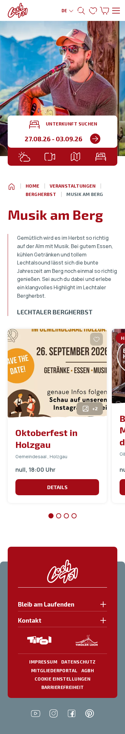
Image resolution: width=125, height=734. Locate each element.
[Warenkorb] (104, 10)
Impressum (43, 661)
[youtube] (35, 713)
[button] (62, 605)
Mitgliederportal (54, 670)
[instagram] (53, 713)
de (64, 10)
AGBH (87, 670)
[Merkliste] (93, 10)
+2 (95, 408)
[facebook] (71, 713)
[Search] (95, 139)
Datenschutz (78, 661)
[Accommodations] (100, 156)
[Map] (75, 156)
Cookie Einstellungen (62, 679)
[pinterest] (89, 713)
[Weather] (24, 156)
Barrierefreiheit (62, 687)
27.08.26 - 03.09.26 (53, 138)
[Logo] (18, 10)
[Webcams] (49, 156)
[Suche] (81, 10)
